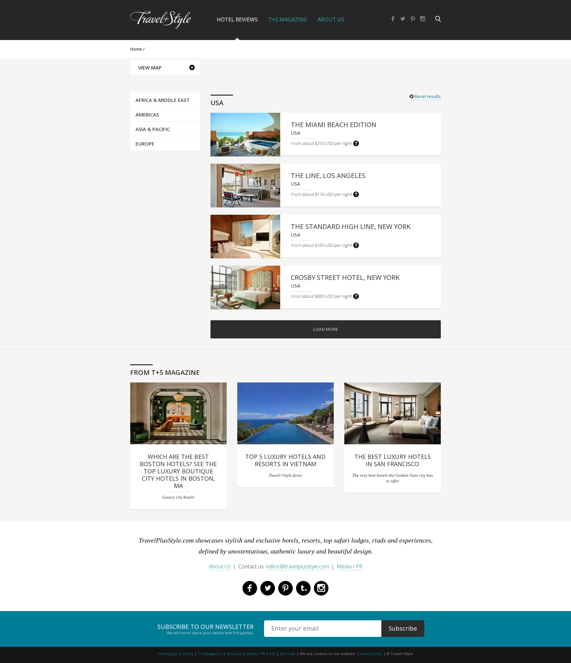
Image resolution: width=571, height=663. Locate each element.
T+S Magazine (287, 19)
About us (234, 653)
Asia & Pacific (152, 129)
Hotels (187, 653)
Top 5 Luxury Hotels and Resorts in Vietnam (285, 460)
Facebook (393, 19)
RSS (272, 653)
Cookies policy (369, 653)
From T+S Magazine (165, 372)
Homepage (168, 653)
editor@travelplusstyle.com (298, 566)
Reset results (427, 96)
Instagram (422, 19)
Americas (147, 114)
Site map (287, 653)
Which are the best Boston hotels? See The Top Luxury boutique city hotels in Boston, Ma (178, 471)
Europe (144, 143)
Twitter (403, 19)
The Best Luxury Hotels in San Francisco (392, 460)
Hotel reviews (237, 19)
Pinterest (412, 19)
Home (136, 49)
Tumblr (303, 588)
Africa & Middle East (162, 100)
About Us (331, 19)
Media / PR (349, 566)
